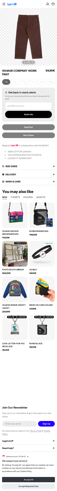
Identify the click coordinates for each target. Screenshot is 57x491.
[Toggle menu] (4, 4)
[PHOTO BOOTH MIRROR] (15, 254)
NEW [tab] (4, 197)
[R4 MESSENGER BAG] (42, 215)
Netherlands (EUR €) (16, 456)
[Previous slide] (24, 62)
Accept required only (28, 486)
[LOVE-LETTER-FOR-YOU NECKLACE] (15, 327)
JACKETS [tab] (40, 197)
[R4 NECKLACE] (42, 327)
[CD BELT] (42, 254)
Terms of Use (36, 431)
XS (7, 82)
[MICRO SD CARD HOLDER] (42, 289)
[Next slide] (32, 62)
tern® (12, 4)
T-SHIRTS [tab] (15, 197)
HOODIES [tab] (28, 197)
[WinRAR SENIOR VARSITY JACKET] (15, 289)
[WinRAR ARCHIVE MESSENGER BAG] (15, 215)
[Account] (47, 4)
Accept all (28, 479)
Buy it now (28, 135)
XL (43, 82)
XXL (52, 82)
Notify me (28, 114)
